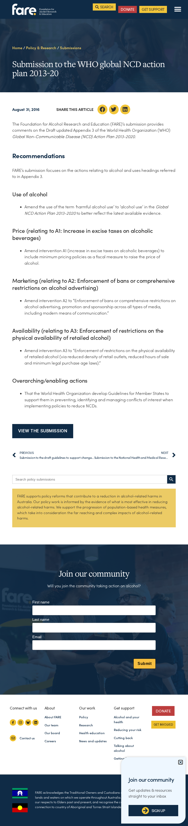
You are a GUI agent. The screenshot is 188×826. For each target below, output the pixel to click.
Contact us (27, 738)
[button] (177, 9)
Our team (52, 725)
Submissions (70, 48)
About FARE (53, 717)
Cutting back (123, 738)
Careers (50, 741)
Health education (92, 733)
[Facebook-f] (13, 722)
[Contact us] (13, 738)
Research (86, 725)
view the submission (42, 430)
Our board (52, 733)
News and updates (93, 741)
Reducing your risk (127, 730)
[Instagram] (20, 722)
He (17, 48)
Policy (83, 717)
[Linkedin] (35, 722)
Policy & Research (41, 48)
